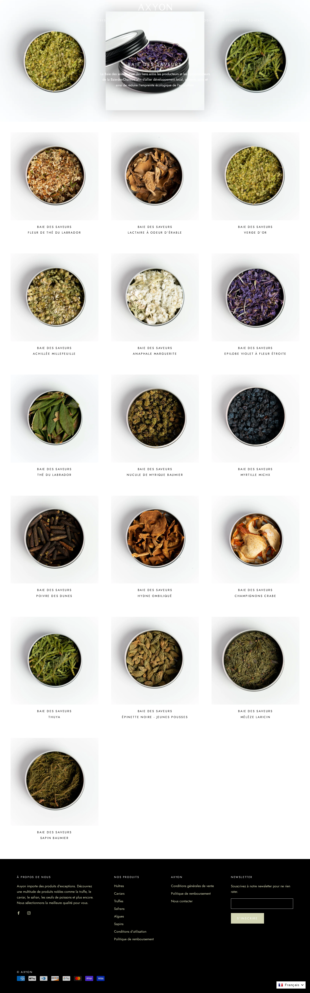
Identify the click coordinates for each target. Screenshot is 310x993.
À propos (231, 20)
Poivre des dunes (54, 596)
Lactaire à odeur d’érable (155, 232)
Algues (119, 916)
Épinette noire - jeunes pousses (155, 717)
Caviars (53, 20)
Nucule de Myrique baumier (155, 475)
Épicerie (183, 20)
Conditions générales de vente (192, 885)
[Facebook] (18, 913)
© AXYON (24, 972)
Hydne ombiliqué (155, 596)
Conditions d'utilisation (130, 931)
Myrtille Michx (256, 475)
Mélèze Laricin (256, 717)
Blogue (206, 20)
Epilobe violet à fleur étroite (255, 354)
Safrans (119, 908)
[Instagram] (29, 913)
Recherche (264, 9)
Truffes (76, 20)
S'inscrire (247, 918)
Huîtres (119, 885)
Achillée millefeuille (54, 354)
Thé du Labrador (54, 475)
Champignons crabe (255, 596)
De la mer (158, 20)
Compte (242, 9)
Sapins (118, 923)
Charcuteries (127, 20)
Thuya (54, 717)
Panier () (290, 9)
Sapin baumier (54, 838)
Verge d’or (255, 232)
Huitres (99, 20)
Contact (256, 20)
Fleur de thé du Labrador (54, 232)
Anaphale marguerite (155, 354)
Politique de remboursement (134, 939)
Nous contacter (182, 901)
